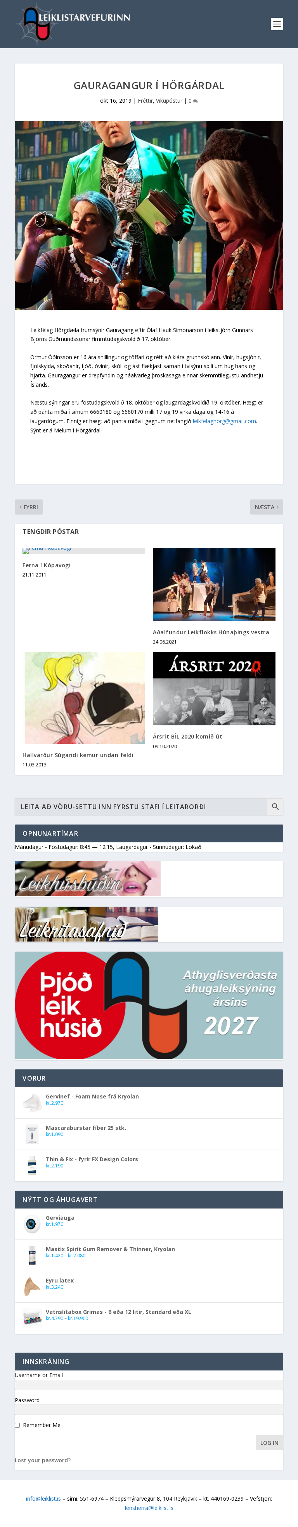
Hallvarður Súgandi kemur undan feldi (78, 755)
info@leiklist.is (43, 1498)
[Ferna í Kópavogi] (84, 551)
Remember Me (42, 1425)
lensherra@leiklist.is (149, 1508)
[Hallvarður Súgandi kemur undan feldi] (84, 698)
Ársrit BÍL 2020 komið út (187, 736)
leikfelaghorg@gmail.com (224, 421)
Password (27, 1400)
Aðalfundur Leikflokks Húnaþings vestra (211, 632)
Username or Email (39, 1375)
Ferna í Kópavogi (47, 565)
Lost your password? (43, 1460)
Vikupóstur (169, 100)
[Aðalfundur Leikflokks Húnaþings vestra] (214, 584)
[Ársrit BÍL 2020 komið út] (214, 688)
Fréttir (145, 100)
